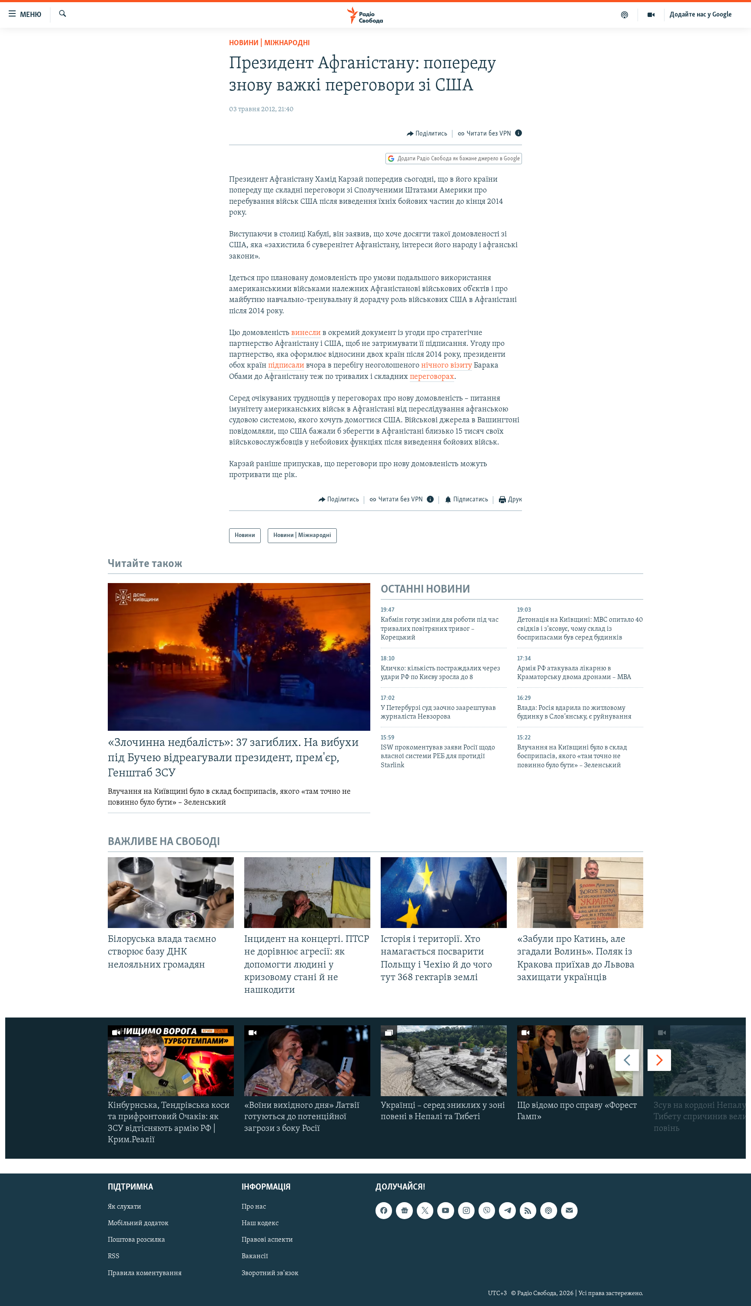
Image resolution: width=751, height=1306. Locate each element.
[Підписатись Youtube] (445, 1210)
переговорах (432, 377)
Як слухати (124, 1206)
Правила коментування (145, 1273)
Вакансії (255, 1256)
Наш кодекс (260, 1223)
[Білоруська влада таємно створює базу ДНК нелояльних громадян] (171, 892)
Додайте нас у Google (701, 14)
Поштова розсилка (136, 1239)
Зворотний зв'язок (270, 1273)
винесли (306, 333)
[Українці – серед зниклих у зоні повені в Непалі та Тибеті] (444, 1060)
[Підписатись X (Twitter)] (425, 1210)
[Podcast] (548, 1210)
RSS (114, 1256)
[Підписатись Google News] (404, 1210)
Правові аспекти (267, 1239)
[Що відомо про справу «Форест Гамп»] (580, 1060)
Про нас (254, 1206)
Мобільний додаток (138, 1223)
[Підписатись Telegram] (507, 1210)
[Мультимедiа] (651, 15)
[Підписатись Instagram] (466, 1210)
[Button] (427, 133)
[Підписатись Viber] (487, 1210)
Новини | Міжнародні (269, 43)
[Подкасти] (624, 15)
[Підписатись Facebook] (384, 1210)
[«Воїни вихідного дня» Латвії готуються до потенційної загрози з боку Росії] (307, 1060)
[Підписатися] (569, 1210)
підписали (286, 366)
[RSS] (528, 1210)
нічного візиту (446, 366)
